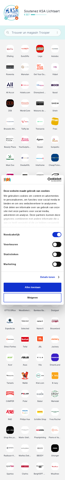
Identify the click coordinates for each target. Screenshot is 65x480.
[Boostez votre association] (16, 18)
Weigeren (32, 297)
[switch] (56, 244)
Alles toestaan (32, 287)
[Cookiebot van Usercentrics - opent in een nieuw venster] (47, 180)
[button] (10, 51)
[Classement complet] (16, 7)
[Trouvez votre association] (6, 18)
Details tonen (47, 277)
